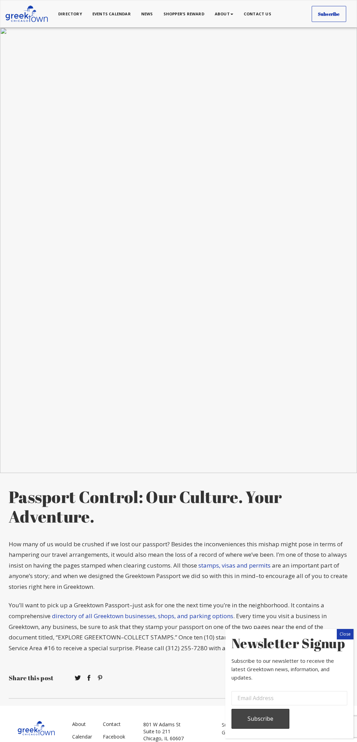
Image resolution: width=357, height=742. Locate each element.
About (79, 724)
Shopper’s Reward (184, 13)
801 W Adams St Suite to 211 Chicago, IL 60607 (163, 731)
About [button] (222, 13)
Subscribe (329, 14)
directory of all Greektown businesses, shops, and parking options (142, 616)
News (147, 13)
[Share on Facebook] (89, 678)
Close (345, 634)
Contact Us (257, 13)
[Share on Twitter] (78, 678)
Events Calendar (111, 13)
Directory (70, 13)
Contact (112, 724)
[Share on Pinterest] (100, 678)
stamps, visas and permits (234, 565)
